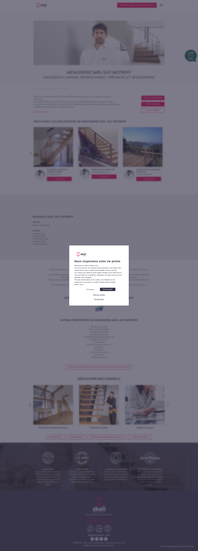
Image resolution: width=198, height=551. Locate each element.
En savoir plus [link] (99, 299)
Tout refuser (90, 289)
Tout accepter (108, 289)
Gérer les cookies (99, 295)
